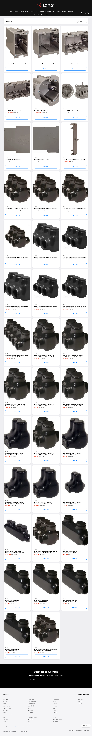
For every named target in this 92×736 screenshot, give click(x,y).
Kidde (29, 723)
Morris (54, 708)
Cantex (4, 721)
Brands (15, 11)
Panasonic (55, 710)
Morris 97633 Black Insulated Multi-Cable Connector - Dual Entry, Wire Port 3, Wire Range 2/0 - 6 (45, 209)
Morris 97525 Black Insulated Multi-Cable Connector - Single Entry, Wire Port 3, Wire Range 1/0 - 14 (45, 307)
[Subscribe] (61, 679)
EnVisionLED (30, 710)
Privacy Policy (72, 730)
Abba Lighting (5, 699)
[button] (16, 11)
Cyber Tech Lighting (32, 701)
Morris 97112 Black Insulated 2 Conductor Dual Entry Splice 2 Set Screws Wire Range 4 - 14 (44, 454)
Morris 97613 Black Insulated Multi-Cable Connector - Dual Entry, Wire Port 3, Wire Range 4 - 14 (16, 258)
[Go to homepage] (46, 5)
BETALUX (5, 712)
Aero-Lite (5, 701)
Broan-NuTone (6, 715)
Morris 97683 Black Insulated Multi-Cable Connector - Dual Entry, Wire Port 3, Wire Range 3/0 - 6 (16, 209)
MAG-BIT (55, 706)
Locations (80, 703)
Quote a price (80, 699)
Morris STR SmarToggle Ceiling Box (41, 110)
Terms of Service (79, 730)
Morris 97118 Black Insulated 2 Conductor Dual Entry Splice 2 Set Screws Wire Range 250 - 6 (44, 356)
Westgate (55, 723)
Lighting (31, 11)
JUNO (29, 721)
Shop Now (80, 701)
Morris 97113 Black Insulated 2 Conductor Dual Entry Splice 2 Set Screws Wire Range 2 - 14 (44, 405)
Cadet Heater (5, 719)
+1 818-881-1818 (29, 726)
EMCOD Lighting (31, 706)
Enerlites (29, 708)
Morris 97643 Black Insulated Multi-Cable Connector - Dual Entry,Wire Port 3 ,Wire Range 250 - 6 (45, 650)
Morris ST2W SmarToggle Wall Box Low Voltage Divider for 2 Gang (41, 160)
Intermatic (30, 715)
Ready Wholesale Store (18, 726)
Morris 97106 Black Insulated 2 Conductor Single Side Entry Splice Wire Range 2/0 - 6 (72, 454)
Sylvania (54, 717)
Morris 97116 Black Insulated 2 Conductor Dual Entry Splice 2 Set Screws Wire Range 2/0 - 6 (15, 405)
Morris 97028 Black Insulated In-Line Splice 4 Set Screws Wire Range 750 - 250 (14, 552)
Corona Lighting (31, 699)
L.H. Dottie (55, 703)
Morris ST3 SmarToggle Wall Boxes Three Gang (73, 63)
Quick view (17, 68)
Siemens (54, 714)
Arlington (4, 705)
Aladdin (4, 703)
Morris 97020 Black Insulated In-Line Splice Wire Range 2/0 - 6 (41, 601)
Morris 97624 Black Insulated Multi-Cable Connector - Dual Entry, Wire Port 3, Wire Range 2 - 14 (74, 209)
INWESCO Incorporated (32, 717)
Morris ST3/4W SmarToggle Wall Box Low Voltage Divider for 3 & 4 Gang (13, 160)
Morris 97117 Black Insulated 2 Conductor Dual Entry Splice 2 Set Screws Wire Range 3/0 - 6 (73, 356)
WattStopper (55, 721)
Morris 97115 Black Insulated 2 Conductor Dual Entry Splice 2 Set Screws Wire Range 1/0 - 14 (73, 405)
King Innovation (56, 699)
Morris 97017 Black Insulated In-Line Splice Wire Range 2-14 (12, 650)
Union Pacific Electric (57, 719)
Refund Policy (86, 730)
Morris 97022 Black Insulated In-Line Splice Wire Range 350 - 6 (70, 552)
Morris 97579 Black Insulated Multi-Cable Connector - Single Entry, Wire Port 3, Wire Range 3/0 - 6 (74, 258)
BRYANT (4, 717)
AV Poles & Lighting (7, 706)
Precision (55, 712)
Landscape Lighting (40, 11)
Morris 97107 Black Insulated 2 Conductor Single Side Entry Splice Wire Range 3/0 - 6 (14, 454)
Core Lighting (5, 723)
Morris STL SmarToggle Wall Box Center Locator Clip (74, 159)
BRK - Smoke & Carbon (7, 714)
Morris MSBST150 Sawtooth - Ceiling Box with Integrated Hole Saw (71, 111)
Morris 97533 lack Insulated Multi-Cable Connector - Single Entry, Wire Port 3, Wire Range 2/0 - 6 (16, 307)
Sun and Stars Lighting (57, 715)
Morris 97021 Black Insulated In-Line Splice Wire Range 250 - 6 (12, 601)
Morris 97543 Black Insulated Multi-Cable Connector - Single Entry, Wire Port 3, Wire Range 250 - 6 (45, 258)
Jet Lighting (30, 719)
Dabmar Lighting (31, 703)
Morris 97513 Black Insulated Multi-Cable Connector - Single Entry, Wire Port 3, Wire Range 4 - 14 (16, 356)
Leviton (63, 11)
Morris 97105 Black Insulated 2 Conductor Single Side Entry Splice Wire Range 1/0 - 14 (14, 503)
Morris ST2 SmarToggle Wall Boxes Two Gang (44, 63)
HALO (29, 714)
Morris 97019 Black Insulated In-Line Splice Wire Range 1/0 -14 (70, 601)
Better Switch (5, 710)
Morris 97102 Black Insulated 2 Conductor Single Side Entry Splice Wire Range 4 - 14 (72, 503)
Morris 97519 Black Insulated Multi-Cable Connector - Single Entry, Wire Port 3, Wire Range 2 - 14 (74, 307)
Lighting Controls (23, 11)
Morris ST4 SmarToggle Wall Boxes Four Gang (15, 110)
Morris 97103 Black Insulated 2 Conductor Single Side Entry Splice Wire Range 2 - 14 (43, 503)
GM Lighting (70, 11)
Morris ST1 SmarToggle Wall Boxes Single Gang (15, 63)
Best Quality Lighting (38, 14)
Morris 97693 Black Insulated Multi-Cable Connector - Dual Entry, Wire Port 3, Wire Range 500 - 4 (45, 552)
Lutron (57, 11)
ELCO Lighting (31, 705)
